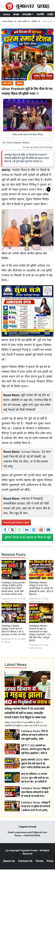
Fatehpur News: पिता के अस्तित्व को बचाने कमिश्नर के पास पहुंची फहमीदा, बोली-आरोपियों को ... (34, 735)
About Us (9, 860)
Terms (39, 860)
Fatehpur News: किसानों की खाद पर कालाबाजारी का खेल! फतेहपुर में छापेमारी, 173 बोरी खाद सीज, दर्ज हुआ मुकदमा (40, 633)
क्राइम (16, 14)
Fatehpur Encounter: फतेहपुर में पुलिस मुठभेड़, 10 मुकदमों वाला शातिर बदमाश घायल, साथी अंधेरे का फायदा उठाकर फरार (14, 588)
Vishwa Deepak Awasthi (18, 142)
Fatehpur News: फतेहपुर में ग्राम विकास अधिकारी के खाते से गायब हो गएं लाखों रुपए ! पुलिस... (35, 792)
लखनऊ (34, 21)
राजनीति (40, 14)
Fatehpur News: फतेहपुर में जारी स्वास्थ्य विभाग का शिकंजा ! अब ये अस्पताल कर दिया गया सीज (14, 630)
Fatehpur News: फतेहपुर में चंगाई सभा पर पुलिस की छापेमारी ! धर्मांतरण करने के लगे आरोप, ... (35, 806)
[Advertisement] (29, 233)
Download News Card (16, 522)
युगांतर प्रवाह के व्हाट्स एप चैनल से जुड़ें (28, 537)
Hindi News (8, 21)
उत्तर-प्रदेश (22, 21)
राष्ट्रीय (50, 14)
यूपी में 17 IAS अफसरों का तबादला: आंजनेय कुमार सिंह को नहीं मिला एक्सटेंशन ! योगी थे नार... (35, 749)
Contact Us (25, 860)
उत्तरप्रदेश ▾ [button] (28, 14)
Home (6, 14)
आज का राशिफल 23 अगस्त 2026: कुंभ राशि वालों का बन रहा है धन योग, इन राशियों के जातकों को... (35, 777)
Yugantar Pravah (29, 850)
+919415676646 (31, 835)
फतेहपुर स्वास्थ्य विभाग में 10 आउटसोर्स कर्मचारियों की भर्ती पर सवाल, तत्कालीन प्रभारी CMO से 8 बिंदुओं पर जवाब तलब (25, 713)
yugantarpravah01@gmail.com (31, 832)
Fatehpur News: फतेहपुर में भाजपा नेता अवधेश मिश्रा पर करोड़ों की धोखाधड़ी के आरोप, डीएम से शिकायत (41, 588)
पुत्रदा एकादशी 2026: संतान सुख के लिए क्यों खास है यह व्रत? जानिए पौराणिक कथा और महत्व (35, 763)
